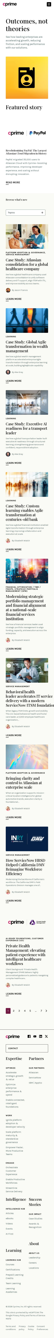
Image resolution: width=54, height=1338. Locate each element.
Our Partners (36, 1068)
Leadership (34, 1257)
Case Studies (35, 1218)
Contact (13, 1048)
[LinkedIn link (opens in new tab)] (40, 1037)
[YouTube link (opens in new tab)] (35, 1037)
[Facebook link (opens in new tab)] (29, 1037)
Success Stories (35, 1202)
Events (9, 1228)
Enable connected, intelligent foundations (15, 1103)
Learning (14, 1250)
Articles (10, 1213)
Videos (9, 1223)
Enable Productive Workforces (15, 1181)
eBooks (9, 1218)
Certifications (13, 1269)
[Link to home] (10, 4)
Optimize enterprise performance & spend (14, 1089)
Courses (10, 1264)
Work (9, 1116)
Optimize (10, 1068)
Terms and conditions (11, 1328)
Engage (10, 1163)
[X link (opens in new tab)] (46, 1037)
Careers (33, 1262)
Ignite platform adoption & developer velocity (15, 1123)
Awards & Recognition (35, 1225)
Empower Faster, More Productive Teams (14, 1151)
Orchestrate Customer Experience (12, 1171)
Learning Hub (13, 1260)
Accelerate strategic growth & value (14, 1076)
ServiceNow (35, 1077)
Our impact (35, 1214)
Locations (34, 1268)
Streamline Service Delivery (14, 1190)
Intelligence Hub (15, 1209)
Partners (36, 1058)
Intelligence (16, 1199)
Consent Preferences (42, 1328)
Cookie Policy (31, 1328)
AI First (9, 1233)
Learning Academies (11, 1290)
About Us (34, 1253)
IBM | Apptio (35, 1082)
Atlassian (33, 1072)
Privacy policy (22, 1328)
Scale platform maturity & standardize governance (13, 1137)
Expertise (14, 1058)
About (34, 1243)
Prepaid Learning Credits (14, 1276)
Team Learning (13, 1283)
